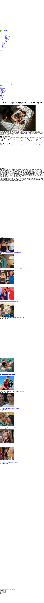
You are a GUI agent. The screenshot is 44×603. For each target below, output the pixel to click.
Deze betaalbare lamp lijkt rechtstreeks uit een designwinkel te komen (12, 268)
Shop (3, 48)
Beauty (3, 46)
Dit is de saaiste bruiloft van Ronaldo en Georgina (9, 301)
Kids (5, 34)
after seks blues (30, 147)
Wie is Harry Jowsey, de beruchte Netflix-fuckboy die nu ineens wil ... (12, 317)
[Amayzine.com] (4, 30)
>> (2, 200)
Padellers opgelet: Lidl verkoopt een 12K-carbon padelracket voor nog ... (13, 391)
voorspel (26, 132)
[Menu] (0, 31)
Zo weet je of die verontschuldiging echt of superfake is (10, 408)
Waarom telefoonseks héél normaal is (6, 444)
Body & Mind (2, 88)
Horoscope (7, 39)
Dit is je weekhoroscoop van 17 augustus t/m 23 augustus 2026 (11, 284)
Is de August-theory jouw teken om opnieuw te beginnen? (10, 427)
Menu (3, 33)
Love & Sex (4, 47)
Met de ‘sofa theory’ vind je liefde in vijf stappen (9, 462)
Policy (6, 41)
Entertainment (4, 44)
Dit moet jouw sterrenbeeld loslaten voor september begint (10, 252)
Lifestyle (6, 38)
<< (2, 199)
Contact (6, 40)
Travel (6, 37)
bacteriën (42, 179)
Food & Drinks (7, 36)
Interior (6, 35)
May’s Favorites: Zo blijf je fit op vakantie (7, 374)
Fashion (3, 45)
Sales (3, 42)
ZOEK (1, 50)
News (1, 96)
